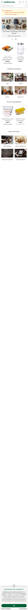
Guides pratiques (7, 146)
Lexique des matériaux (7, 159)
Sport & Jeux (21, 97)
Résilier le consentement (6, 608)
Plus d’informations (23, 608)
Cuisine (20, 83)
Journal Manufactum (20, 159)
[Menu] (2, 2)
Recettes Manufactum (21, 146)
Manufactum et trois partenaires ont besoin (12, 591)
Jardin (7, 83)
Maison (7, 97)
